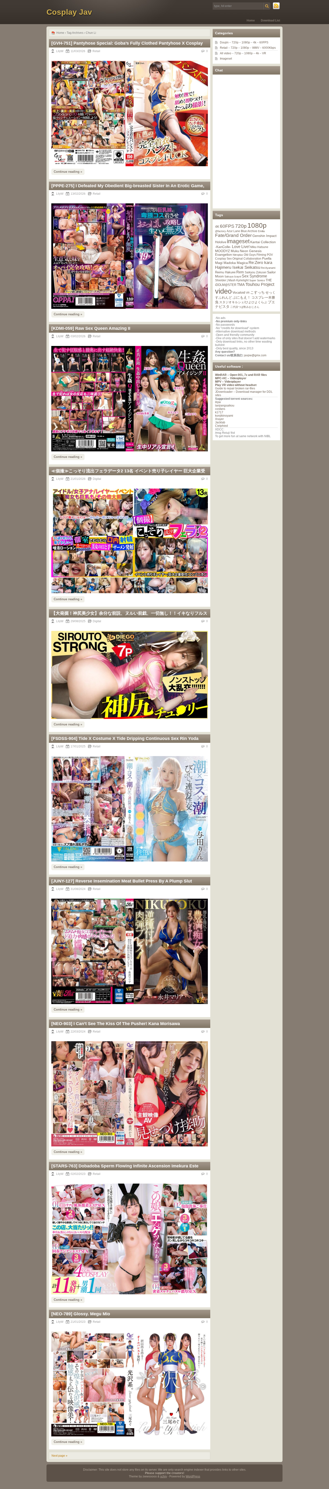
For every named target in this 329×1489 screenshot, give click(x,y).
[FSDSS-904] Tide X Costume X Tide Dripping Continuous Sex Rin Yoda (124, 738)
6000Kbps (269, 47)
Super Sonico (257, 280)
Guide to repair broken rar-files (235, 388)
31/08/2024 (78, 889)
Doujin (224, 42)
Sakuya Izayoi (232, 276)
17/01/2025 (78, 746)
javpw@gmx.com (255, 355)
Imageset (226, 58)
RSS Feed (276, 6)
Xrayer (219, 419)
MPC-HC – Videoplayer (230, 378)
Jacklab (220, 422)
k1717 (219, 412)
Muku (235, 251)
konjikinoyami (224, 415)
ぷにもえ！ (242, 297)
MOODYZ (222, 251)
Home (251, 20)
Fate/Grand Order (233, 235)
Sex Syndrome (254, 276)
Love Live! (241, 247)
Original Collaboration (246, 258)
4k (254, 42)
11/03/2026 (78, 51)
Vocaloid (238, 292)
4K (217, 226)
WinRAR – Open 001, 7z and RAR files (241, 375)
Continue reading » (68, 171)
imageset (238, 241)
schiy (163, 1476)
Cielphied (221, 425)
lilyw (218, 402)
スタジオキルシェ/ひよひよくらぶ (243, 302)
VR (264, 53)
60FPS (263, 42)
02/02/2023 (78, 1174)
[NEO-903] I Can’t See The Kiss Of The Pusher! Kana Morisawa (115, 1023)
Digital (97, 479)
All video (225, 53)
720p (235, 42)
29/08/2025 (78, 621)
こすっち (257, 292)
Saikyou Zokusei (255, 272)
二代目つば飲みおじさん (244, 306)
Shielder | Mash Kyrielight (232, 280)
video (223, 291)
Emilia (261, 231)
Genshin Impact (264, 236)
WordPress (193, 1476)
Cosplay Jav (69, 12)
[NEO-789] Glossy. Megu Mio (80, 1313)
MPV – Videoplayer (228, 381)
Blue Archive (249, 231)
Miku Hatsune (259, 247)
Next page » (59, 1455)
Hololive (220, 242)
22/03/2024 (78, 1031)
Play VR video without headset (236, 385)
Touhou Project (259, 284)
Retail (96, 51)
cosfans (220, 409)
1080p (246, 42)
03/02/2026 (78, 336)
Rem (240, 272)
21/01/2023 (78, 1322)
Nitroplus (238, 254)
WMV (255, 47)
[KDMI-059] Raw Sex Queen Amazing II (90, 328)
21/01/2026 (78, 479)
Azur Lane (233, 231)
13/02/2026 (78, 193)
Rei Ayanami (268, 267)
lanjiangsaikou (224, 405)
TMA (241, 285)
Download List (270, 20)
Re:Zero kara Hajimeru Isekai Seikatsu (243, 265)
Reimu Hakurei (225, 272)
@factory (220, 231)
